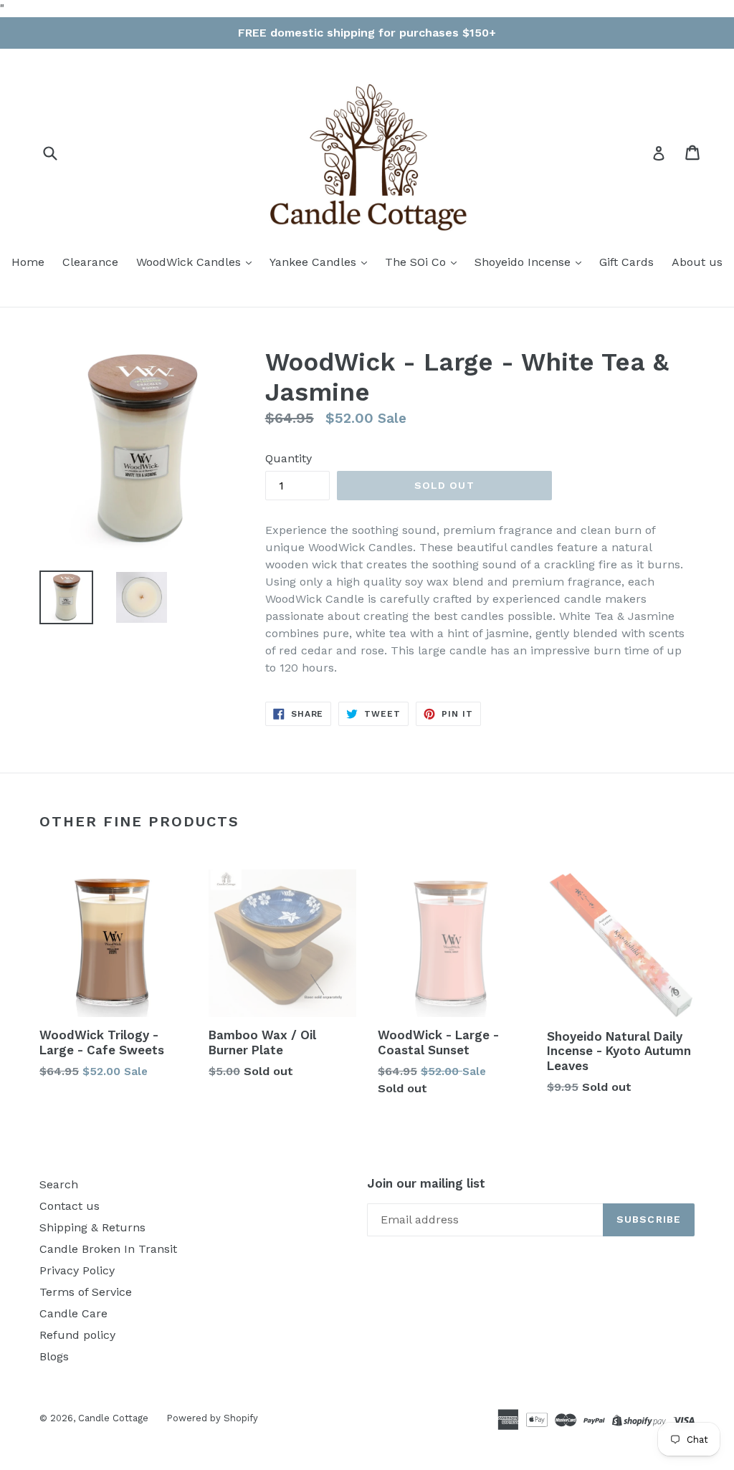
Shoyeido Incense (524, 262)
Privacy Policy (77, 1270)
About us (697, 262)
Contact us (69, 1206)
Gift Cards (626, 262)
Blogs (54, 1356)
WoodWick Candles (190, 262)
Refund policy (77, 1335)
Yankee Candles (315, 262)
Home (27, 262)
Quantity (288, 458)
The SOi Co (417, 262)
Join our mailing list (426, 1183)
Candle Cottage (113, 1418)
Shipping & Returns (92, 1227)
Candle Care (73, 1313)
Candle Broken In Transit (108, 1249)
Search (58, 1184)
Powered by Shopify (212, 1418)
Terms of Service (85, 1292)
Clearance (90, 262)
